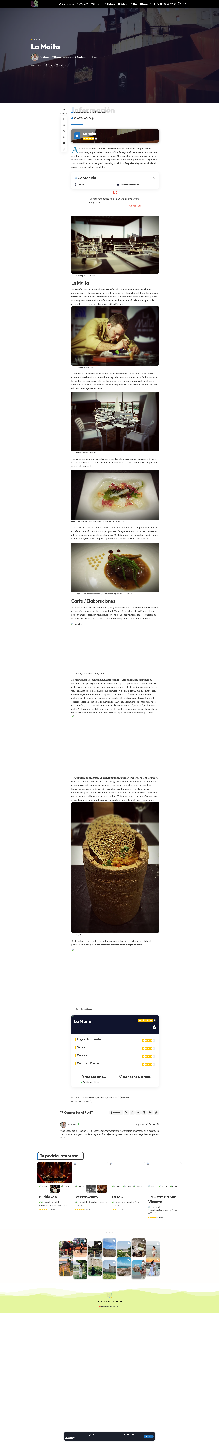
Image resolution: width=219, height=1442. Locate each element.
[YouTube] (161, 4)
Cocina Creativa (88, 1097)
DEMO (117, 1196)
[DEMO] (127, 1172)
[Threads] (168, 4)
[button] (149, 1436)
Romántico (125, 1097)
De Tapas (100, 1097)
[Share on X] (51, 65)
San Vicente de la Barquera (159, 1210)
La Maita (80, 184)
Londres (94, 1202)
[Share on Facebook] (46, 65)
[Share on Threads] (62, 65)
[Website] (143, 1125)
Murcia (57, 57)
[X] (157, 4)
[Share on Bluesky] (64, 143)
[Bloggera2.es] (35, 4)
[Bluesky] (171, 4)
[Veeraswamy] (91, 1172)
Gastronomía (37, 39)
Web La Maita (84, 1101)
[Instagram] (164, 4)
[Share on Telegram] (138, 1112)
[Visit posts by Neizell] (63, 1125)
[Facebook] (154, 4)
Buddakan (48, 1196)
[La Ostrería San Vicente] (164, 1172)
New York (44, 1205)
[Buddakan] (54, 1172)
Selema (50, 1202)
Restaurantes (112, 1097)
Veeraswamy (86, 1196)
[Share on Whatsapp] (57, 65)
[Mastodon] (175, 4)
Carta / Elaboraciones (129, 184)
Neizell (46, 57)
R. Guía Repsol (80, 57)
